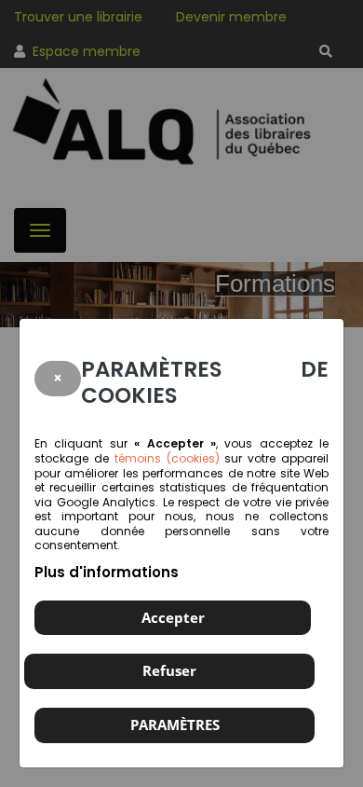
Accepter (173, 617)
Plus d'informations (106, 572)
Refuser (169, 670)
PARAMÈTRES (175, 724)
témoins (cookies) (167, 458)
